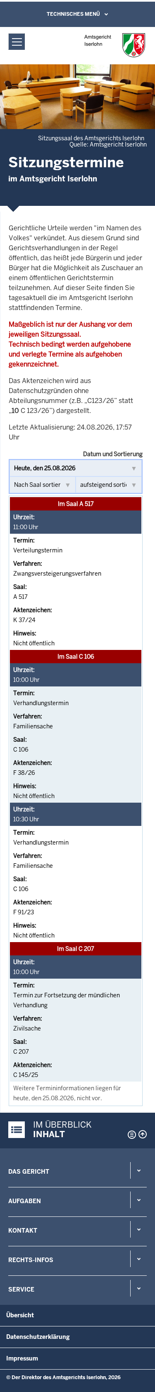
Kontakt (22, 1230)
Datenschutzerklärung (38, 1337)
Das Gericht (28, 1171)
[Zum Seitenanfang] (142, 1134)
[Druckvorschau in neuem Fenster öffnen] (130, 1134)
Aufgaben (24, 1201)
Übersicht (20, 1315)
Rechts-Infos (30, 1260)
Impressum (22, 1358)
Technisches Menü (73, 14)
